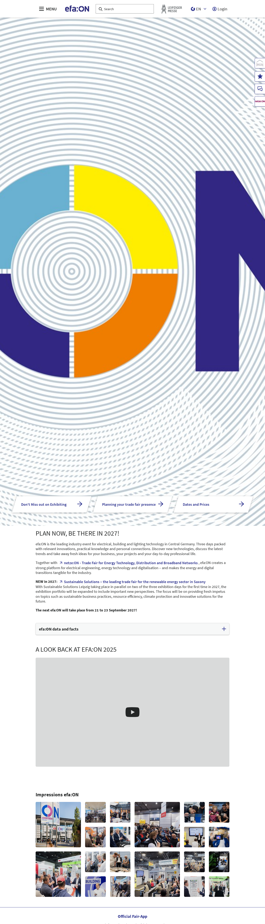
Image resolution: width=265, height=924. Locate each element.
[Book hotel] (260, 63)
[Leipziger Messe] (171, 8)
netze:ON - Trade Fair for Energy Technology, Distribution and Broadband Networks (131, 562)
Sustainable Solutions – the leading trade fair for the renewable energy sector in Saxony (135, 581)
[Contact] (260, 89)
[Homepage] (77, 8)
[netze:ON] (260, 101)
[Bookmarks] (260, 76)
